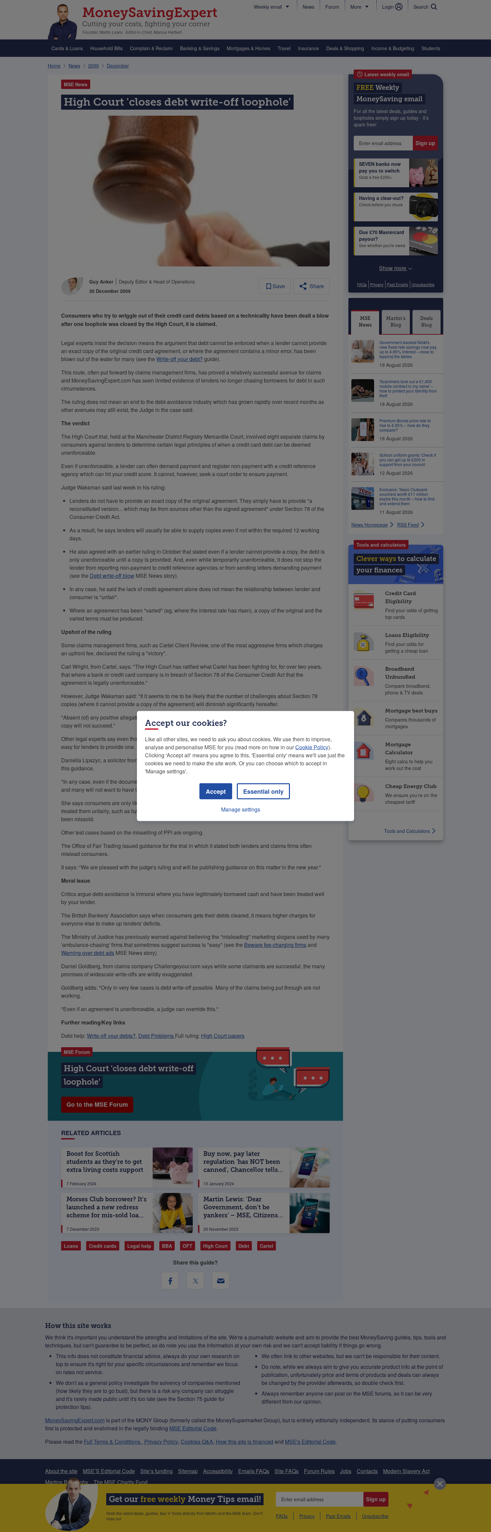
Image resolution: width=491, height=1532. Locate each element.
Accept (216, 791)
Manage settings (240, 809)
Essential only (263, 791)
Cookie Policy (311, 747)
